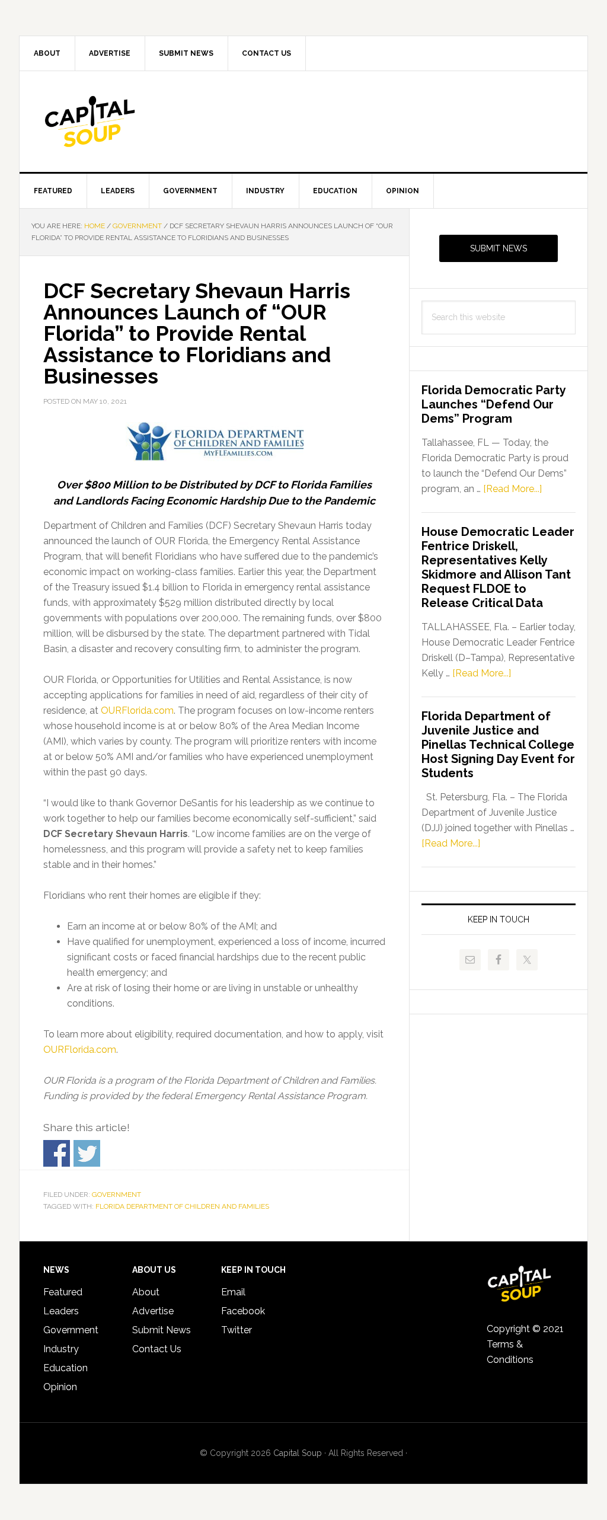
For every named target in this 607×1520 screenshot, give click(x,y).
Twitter (236, 1330)
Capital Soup (120, 121)
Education (65, 1368)
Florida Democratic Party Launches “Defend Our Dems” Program (493, 404)
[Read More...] (512, 488)
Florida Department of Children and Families (182, 1206)
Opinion (60, 1387)
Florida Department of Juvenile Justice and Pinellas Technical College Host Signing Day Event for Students (498, 744)
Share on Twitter (87, 1153)
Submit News (498, 248)
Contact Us (156, 1349)
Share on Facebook (56, 1153)
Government (116, 1194)
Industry (61, 1349)
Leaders (61, 1311)
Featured (62, 1292)
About (145, 1292)
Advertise (153, 1311)
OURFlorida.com (137, 710)
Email (233, 1292)
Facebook (243, 1311)
